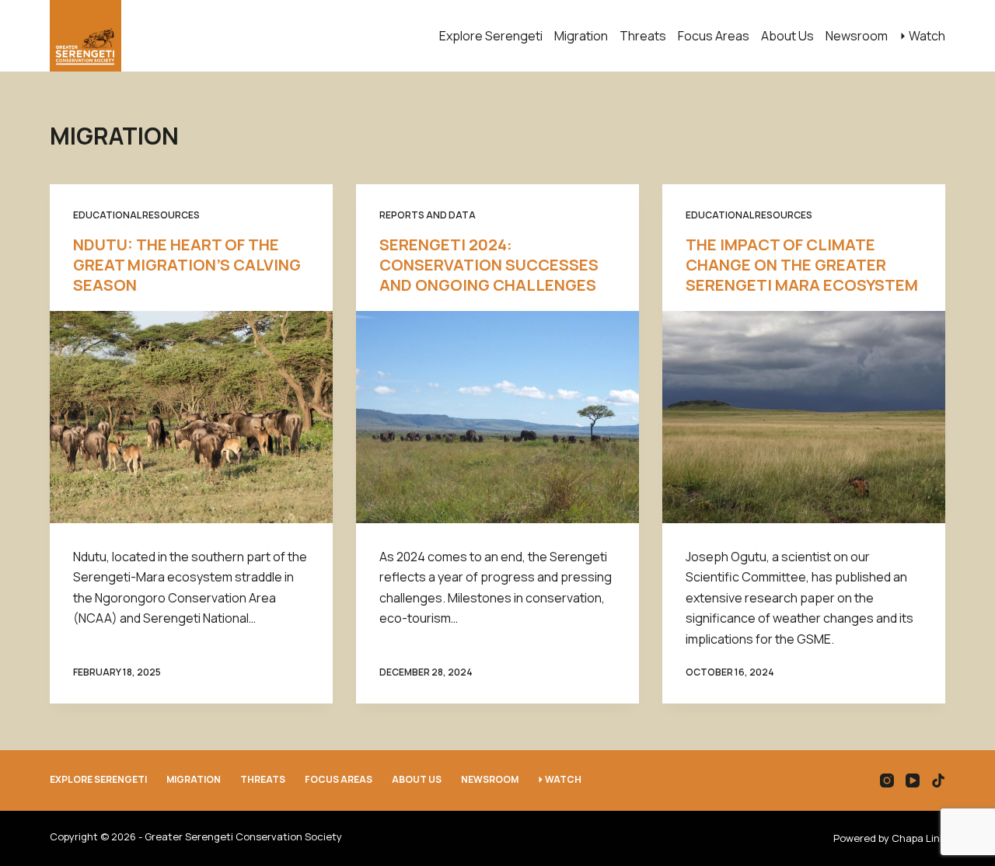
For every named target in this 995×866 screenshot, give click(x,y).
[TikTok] (938, 780)
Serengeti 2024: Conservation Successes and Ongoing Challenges (489, 264)
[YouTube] (913, 780)
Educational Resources (136, 215)
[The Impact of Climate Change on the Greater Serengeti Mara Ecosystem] (803, 417)
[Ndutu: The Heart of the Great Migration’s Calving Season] (191, 417)
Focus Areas (713, 35)
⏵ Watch (922, 35)
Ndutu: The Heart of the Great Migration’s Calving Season (187, 264)
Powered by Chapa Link (889, 838)
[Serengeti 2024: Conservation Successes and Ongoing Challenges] (497, 417)
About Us (787, 35)
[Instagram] (887, 780)
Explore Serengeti (491, 35)
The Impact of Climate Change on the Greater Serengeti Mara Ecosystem (802, 264)
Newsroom (857, 35)
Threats (643, 35)
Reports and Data (427, 215)
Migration (581, 35)
